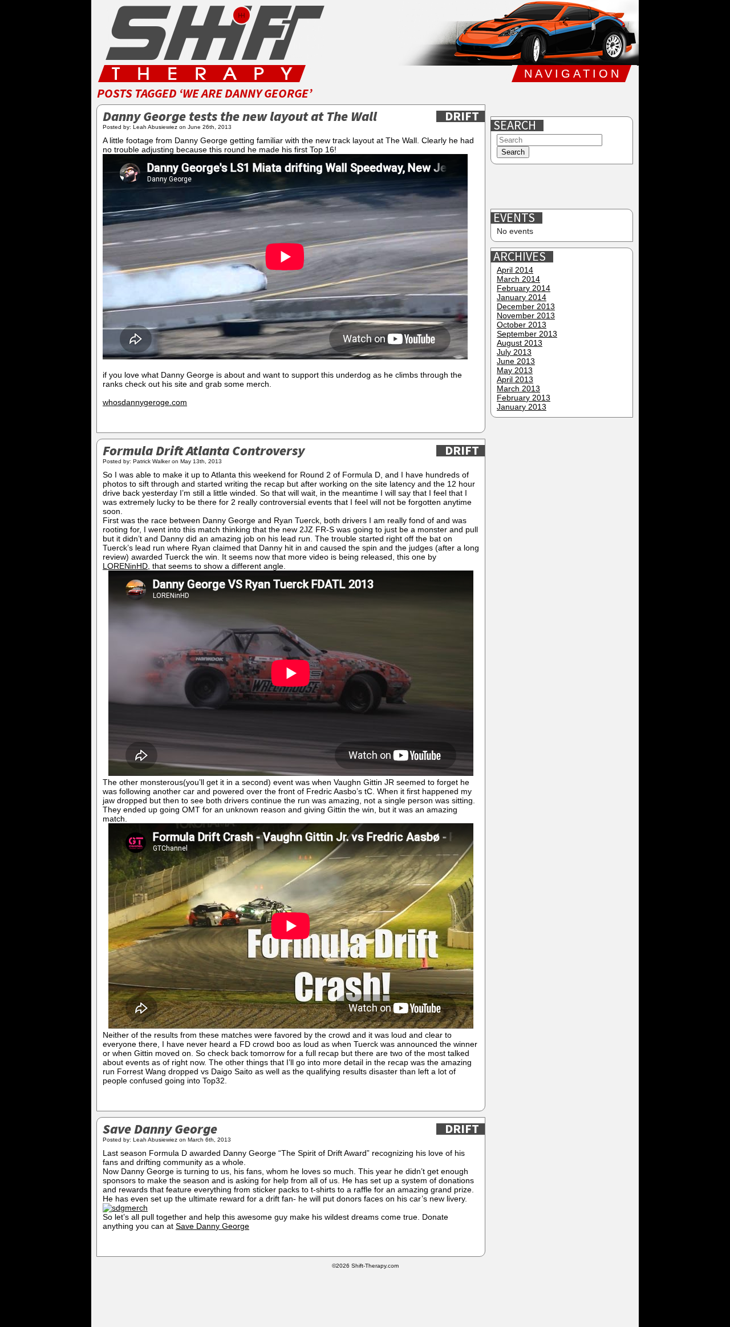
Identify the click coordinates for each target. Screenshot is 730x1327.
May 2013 (515, 370)
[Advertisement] (563, 187)
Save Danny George (160, 1129)
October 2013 (521, 324)
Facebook (504, 99)
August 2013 (519, 342)
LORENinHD (125, 566)
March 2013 (518, 388)
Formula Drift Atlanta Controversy (204, 451)
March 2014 (518, 279)
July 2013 (514, 352)
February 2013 (523, 397)
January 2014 (521, 297)
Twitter (541, 99)
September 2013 (527, 333)
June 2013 (516, 361)
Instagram (577, 99)
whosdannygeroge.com (145, 402)
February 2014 (523, 288)
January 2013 (521, 406)
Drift (462, 116)
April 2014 (515, 269)
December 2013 (526, 306)
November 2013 (526, 315)
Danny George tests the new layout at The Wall (240, 117)
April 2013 (515, 379)
